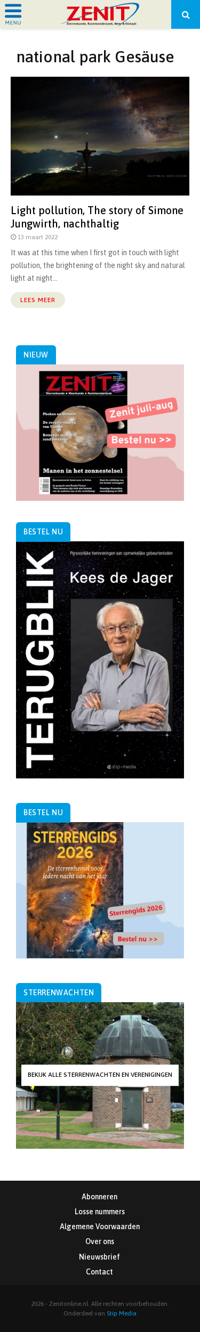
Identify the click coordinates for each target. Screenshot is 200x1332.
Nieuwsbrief (99, 1257)
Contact (99, 1272)
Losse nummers (100, 1211)
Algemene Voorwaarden (100, 1226)
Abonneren (99, 1196)
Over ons (99, 1241)
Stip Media (122, 1313)
